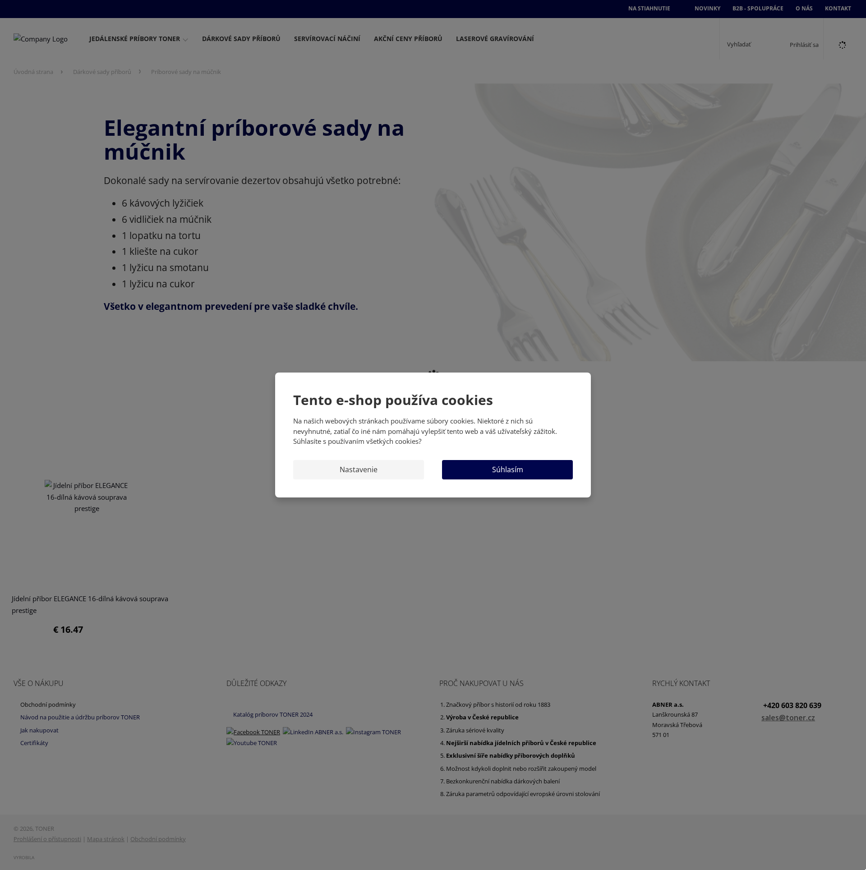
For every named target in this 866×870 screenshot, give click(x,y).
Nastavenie (359, 469)
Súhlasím (507, 469)
